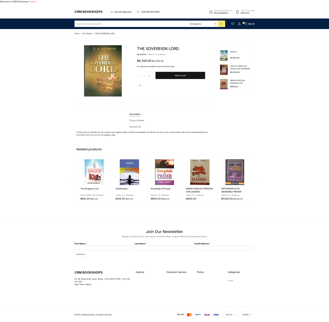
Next (259, 180)
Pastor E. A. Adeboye (156, 54)
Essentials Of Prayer (161, 188)
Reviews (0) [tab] (135, 126)
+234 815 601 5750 (149, 12)
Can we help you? (123, 12)
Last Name (141, 243)
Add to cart (180, 75)
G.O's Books (87, 33)
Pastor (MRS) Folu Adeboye (92, 195)
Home (77, 33)
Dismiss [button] (32, 1)
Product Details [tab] (136, 120)
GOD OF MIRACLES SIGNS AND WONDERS (240, 67)
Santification (122, 188)
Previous (70, 180)
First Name (81, 243)
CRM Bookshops (89, 12)
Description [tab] (135, 114)
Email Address (202, 243)
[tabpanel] (103, 70)
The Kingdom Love (89, 188)
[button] (239, 24)
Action (230, 280)
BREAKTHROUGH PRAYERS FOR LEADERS (237, 83)
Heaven (233, 51)
